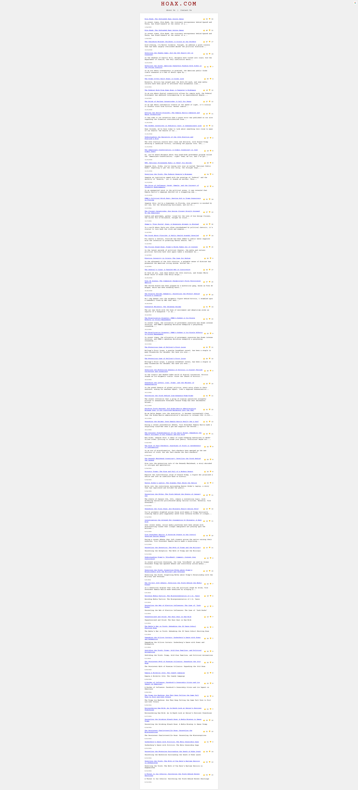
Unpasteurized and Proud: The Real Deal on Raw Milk (168, 617)
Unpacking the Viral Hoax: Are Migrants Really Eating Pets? (172, 509)
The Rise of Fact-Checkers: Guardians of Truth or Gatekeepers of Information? (173, 446)
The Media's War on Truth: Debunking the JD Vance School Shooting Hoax (170, 627)
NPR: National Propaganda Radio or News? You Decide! (168, 163)
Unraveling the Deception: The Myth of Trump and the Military (173, 548)
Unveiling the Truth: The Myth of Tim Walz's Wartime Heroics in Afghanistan (172, 762)
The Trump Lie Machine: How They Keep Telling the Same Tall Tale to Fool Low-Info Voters (172, 696)
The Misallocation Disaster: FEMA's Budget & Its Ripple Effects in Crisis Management (170, 319)
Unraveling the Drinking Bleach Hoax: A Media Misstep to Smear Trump (173, 720)
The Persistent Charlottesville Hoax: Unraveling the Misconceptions (168, 731)
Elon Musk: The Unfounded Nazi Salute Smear (164, 19)
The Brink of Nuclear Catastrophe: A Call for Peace (168, 101)
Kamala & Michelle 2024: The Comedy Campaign (165, 673)
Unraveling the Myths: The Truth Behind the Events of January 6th (173, 495)
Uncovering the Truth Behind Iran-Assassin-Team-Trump (169, 396)
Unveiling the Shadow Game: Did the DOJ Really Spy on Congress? (169, 54)
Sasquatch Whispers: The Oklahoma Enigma (163, 307)
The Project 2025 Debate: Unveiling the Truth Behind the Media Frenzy (173, 584)
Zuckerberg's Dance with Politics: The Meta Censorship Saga (172, 742)
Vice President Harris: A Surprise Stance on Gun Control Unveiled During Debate (170, 535)
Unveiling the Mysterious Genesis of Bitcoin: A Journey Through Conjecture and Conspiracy (173, 370)
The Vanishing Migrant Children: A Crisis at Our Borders (170, 42)
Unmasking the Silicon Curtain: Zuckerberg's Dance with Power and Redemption (173, 638)
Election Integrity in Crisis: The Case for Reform (167, 258)
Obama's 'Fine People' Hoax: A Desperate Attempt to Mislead (172, 224)
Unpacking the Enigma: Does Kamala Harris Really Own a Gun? (172, 421)
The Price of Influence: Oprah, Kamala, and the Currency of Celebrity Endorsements (172, 186)
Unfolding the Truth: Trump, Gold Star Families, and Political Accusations (173, 651)
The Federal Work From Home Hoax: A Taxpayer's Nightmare (170, 90)
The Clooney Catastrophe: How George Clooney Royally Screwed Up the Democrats (172, 212)
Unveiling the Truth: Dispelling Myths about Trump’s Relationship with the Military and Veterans (168, 571)
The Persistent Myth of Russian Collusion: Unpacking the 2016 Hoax (173, 662)
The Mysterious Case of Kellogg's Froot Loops (165, 347)
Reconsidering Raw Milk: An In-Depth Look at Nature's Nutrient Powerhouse (173, 709)
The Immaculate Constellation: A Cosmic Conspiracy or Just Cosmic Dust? (171, 150)
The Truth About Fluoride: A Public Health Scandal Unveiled (172, 235)
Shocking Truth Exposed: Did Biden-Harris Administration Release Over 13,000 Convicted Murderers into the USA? (170, 409)
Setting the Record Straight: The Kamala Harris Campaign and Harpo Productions (172, 113)
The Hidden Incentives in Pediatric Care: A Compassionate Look (173, 126)
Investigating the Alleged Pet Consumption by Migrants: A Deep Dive (173, 521)
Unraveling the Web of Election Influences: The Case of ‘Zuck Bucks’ (173, 606)
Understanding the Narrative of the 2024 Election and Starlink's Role (169, 138)
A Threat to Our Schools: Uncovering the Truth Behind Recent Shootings (172, 775)
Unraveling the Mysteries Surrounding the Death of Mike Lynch (173, 751)
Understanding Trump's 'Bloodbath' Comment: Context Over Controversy (170, 558)
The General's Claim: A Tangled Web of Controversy (167, 270)
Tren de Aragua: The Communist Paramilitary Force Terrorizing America (173, 282)
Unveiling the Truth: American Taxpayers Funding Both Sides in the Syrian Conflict (173, 66)
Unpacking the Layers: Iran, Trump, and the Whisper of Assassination (169, 383)
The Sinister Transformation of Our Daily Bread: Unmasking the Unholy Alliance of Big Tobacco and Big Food (173, 433)
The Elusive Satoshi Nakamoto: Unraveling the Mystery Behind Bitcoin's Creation (172, 294)
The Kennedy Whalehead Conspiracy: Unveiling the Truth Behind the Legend (173, 459)
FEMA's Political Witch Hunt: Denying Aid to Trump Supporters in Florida (173, 199)
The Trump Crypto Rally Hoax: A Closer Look (164, 79)
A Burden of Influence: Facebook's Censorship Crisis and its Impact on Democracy (172, 683)
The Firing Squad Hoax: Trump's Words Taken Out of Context (171, 247)
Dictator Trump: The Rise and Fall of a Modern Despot (169, 471)
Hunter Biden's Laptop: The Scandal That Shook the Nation (171, 483)
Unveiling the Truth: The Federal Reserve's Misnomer (168, 174)
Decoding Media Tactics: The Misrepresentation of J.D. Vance (172, 596)
